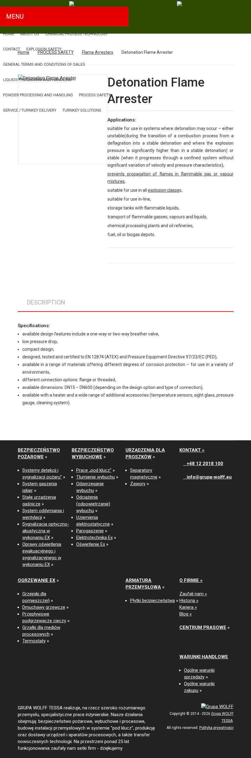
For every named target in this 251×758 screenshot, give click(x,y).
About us (29, 33)
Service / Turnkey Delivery (29, 110)
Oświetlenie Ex (90, 544)
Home (8, 33)
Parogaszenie (90, 531)
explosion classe (163, 190)
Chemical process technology (76, 33)
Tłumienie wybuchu (95, 477)
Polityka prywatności (216, 728)
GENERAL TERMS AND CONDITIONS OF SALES (44, 64)
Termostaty (34, 641)
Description (46, 302)
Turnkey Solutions (81, 110)
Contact (11, 49)
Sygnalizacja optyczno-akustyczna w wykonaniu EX (45, 530)
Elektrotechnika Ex (94, 537)
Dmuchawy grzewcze (43, 607)
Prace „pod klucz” (93, 470)
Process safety (95, 95)
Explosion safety (44, 49)
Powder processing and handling (38, 95)
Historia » (188, 600)
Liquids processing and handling (37, 79)
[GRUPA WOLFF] (217, 706)
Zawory (137, 483)
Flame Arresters (97, 52)
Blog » (185, 614)
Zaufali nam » (193, 594)
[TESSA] (71, 3)
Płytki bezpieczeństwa (152, 600)
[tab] (46, 302)
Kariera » (188, 607)
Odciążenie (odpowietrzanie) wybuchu (93, 503)
